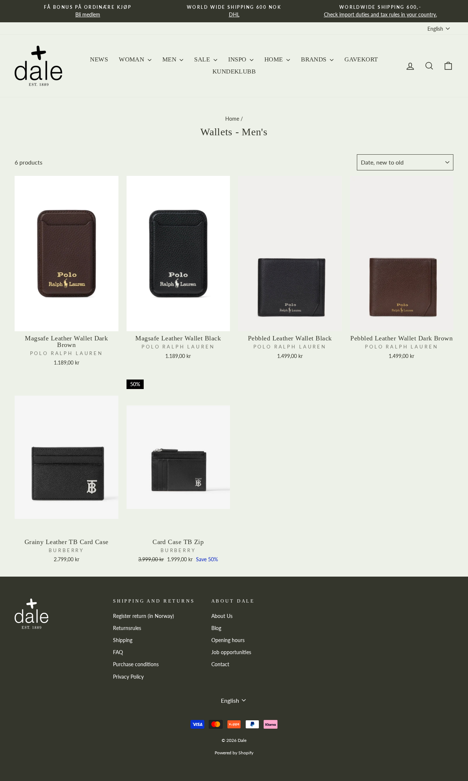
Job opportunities (231, 652)
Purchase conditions (136, 664)
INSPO (238, 59)
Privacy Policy (128, 677)
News (99, 59)
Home (274, 59)
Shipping (122, 640)
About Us (222, 616)
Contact (220, 664)
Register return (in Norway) (143, 616)
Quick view (66, 322)
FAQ (118, 652)
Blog (216, 628)
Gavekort (361, 59)
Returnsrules (127, 628)
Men (170, 59)
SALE (202, 59)
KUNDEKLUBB (234, 71)
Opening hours (228, 640)
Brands (314, 59)
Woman (132, 59)
